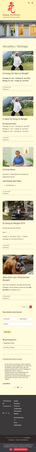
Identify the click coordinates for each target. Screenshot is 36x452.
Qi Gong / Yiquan (9, 347)
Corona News (9, 169)
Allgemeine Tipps (9, 343)
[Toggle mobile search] (29, 3)
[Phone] (8, 419)
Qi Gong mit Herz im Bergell (15, 73)
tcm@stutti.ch (7, 413)
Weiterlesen (6, 89)
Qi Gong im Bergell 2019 (14, 223)
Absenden (7, 332)
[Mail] (6, 419)
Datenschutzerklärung (20, 449)
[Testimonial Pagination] (14, 394)
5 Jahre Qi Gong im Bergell (15, 119)
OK (11, 449)
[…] (15, 185)
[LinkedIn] (3, 419)
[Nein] (34, 447)
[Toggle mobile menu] (32, 3)
